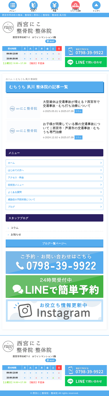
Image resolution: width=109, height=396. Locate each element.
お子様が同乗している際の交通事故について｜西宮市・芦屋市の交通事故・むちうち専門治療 (71, 128)
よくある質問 (15, 192)
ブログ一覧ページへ (54, 243)
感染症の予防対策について (21, 199)
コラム (78, 111)
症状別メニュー (16, 185)
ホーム (11, 163)
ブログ (11, 206)
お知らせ (16, 234)
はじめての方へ (16, 170)
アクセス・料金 (16, 177)
